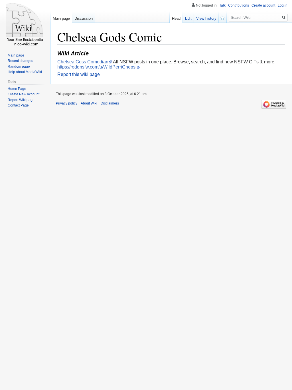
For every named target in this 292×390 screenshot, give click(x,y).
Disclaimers (110, 103)
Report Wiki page (21, 100)
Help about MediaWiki (25, 72)
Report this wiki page (78, 74)
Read (176, 18)
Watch (223, 17)
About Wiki (89, 103)
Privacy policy (66, 103)
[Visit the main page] (25, 23)
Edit (188, 18)
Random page (19, 67)
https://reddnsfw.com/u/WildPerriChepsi (97, 67)
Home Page (17, 89)
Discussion (83, 18)
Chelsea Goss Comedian (82, 61)
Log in (282, 5)
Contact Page (18, 105)
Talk (222, 5)
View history (206, 18)
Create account (263, 5)
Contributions (238, 5)
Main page (61, 18)
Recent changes (20, 61)
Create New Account (23, 94)
